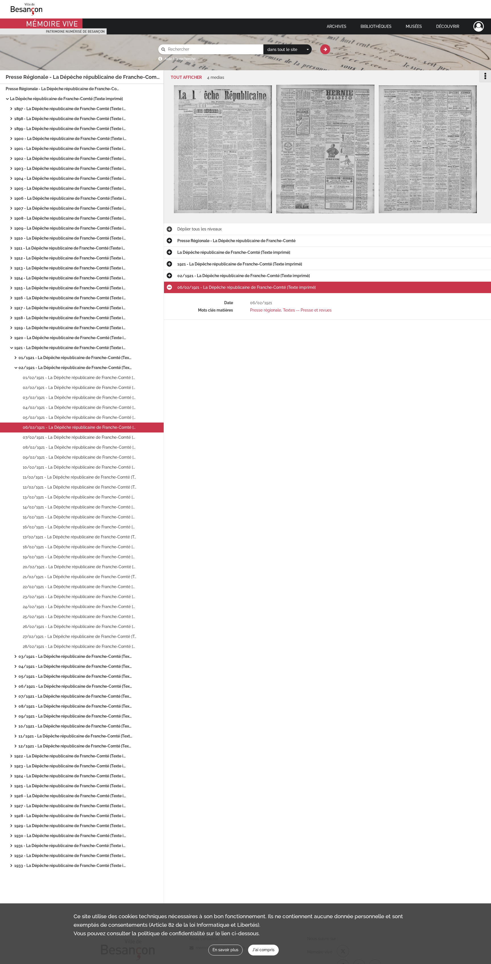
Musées (414, 26)
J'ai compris (263, 949)
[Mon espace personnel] (478, 26)
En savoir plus (225, 949)
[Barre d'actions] (485, 76)
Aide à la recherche (180, 59)
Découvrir (447, 26)
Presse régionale (265, 310)
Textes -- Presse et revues (307, 310)
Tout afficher (186, 77)
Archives (336, 26)
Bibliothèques (376, 26)
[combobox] (287, 49)
